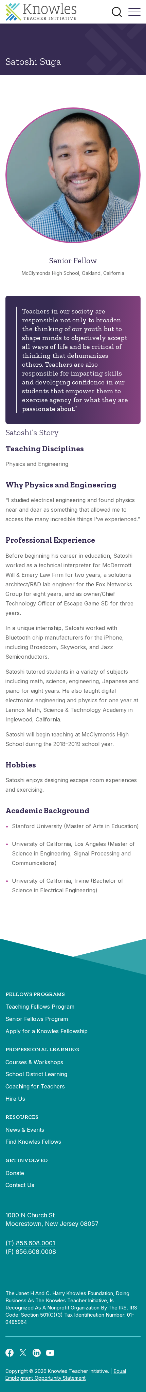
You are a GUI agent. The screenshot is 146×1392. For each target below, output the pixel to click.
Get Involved (26, 1160)
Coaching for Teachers (35, 1086)
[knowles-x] (23, 1352)
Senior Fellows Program (36, 1018)
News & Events (24, 1129)
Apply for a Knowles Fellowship (46, 1031)
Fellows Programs (35, 994)
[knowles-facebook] (9, 1352)
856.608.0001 (35, 1243)
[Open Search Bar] (117, 12)
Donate (14, 1173)
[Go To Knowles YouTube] (50, 1352)
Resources (21, 1117)
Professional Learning (42, 1049)
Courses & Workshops (34, 1062)
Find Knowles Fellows (33, 1141)
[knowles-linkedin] (37, 1352)
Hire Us (15, 1098)
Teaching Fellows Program (39, 1006)
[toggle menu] (134, 14)
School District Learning (36, 1074)
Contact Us (19, 1185)
